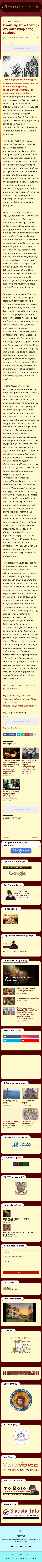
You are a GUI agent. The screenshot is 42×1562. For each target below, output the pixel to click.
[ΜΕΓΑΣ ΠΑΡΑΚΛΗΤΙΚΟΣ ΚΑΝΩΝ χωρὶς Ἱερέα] (9, 991)
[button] (2, 7)
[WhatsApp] (23, 734)
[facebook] (12, 1036)
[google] (12, 1044)
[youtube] (30, 1040)
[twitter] (12, 1040)
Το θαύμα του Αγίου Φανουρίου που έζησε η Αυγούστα (10, 1123)
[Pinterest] (27, 734)
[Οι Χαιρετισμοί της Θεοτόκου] (9, 1001)
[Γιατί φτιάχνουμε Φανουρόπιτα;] (30, 1114)
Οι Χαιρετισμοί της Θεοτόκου (28, 998)
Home (7, 1558)
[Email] (31, 734)
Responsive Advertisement (21, 48)
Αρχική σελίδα (7, 21)
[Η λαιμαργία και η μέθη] (11, 1093)
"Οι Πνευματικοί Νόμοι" (28, 1102)
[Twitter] (18, 734)
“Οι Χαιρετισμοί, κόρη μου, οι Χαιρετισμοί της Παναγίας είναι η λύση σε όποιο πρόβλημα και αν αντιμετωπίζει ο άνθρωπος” (11, 767)
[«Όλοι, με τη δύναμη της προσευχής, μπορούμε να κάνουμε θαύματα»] (11, 784)
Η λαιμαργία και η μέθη (10, 1102)
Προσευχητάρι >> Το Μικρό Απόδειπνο (19, 979)
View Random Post (21, 850)
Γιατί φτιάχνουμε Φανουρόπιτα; (28, 1122)
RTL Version (32, 1558)
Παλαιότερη (34, 837)
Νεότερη (6, 837)
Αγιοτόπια (27, 1555)
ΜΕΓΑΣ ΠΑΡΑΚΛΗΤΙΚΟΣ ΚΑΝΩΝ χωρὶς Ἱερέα (26, 990)
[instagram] (30, 1036)
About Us (14, 1558)
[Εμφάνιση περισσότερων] (35, 734)
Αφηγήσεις (16, 21)
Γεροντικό (18, 728)
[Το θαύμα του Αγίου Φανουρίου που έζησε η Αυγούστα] (11, 1114)
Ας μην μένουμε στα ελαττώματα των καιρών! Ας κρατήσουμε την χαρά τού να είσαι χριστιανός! (30, 766)
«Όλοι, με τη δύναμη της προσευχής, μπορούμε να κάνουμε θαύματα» (11, 795)
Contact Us (23, 1558)
